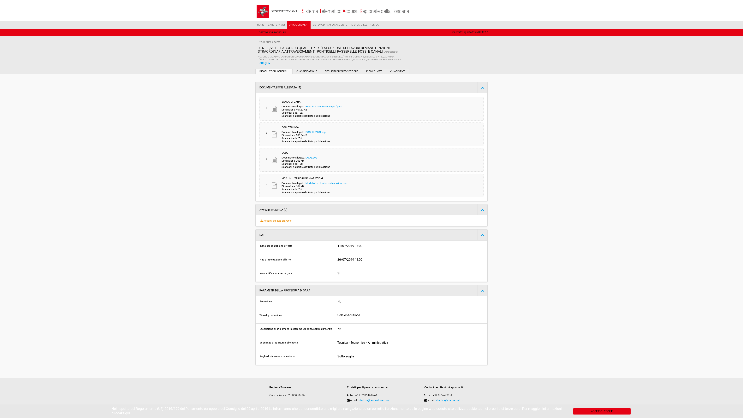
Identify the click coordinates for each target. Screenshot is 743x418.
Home (260, 24)
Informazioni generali (273, 71)
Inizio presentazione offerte (275, 245)
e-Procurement (299, 24)
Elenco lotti (374, 71)
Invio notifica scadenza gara (275, 273)
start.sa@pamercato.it (449, 400)
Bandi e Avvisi (276, 24)
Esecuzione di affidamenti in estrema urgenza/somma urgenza (295, 328)
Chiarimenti (397, 71)
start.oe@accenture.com (374, 400)
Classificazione (306, 71)
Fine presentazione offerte (275, 259)
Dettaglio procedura (273, 32)
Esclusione (265, 301)
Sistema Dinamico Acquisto (330, 24)
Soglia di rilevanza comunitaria (276, 356)
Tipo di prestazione (270, 315)
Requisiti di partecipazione (341, 71)
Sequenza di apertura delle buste (278, 342)
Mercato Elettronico (365, 24)
